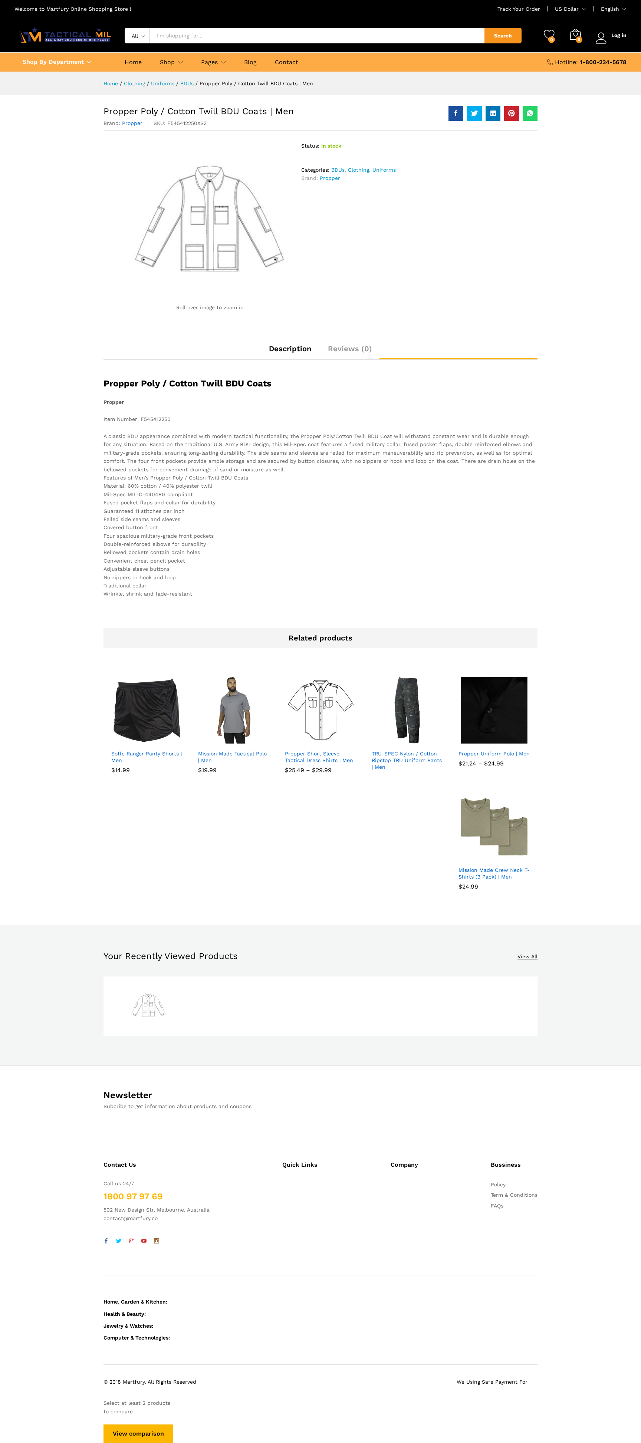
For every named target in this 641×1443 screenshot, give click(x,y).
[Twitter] (118, 1241)
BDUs (338, 170)
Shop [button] (167, 62)
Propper (132, 123)
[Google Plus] (131, 1241)
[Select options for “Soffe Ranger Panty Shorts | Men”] (128, 741)
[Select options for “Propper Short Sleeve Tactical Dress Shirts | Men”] (302, 741)
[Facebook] (106, 1241)
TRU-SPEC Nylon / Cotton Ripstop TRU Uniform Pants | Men (407, 760)
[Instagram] (156, 1241)
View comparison (138, 1433)
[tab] (290, 352)
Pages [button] (209, 62)
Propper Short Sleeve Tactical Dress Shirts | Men (319, 757)
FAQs (497, 1206)
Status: (310, 146)
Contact (286, 62)
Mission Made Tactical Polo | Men (232, 757)
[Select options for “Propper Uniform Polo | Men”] (476, 741)
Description (290, 348)
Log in (619, 35)
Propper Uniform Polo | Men (494, 754)
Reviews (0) (350, 348)
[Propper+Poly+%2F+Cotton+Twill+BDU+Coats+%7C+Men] (474, 113)
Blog (250, 62)
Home (133, 62)
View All (527, 956)
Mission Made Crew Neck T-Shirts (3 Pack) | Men (494, 873)
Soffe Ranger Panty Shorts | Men (146, 757)
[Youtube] (144, 1241)
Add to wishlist (163, 741)
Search (503, 36)
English (610, 8)
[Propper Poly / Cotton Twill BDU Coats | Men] (455, 113)
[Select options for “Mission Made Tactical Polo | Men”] (215, 741)
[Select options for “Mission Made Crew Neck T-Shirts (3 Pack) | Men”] (476, 857)
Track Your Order (518, 9)
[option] (148, 1006)
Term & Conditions (514, 1195)
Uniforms (384, 170)
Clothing (358, 170)
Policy (498, 1184)
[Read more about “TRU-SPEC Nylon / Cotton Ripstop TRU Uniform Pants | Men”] (389, 741)
